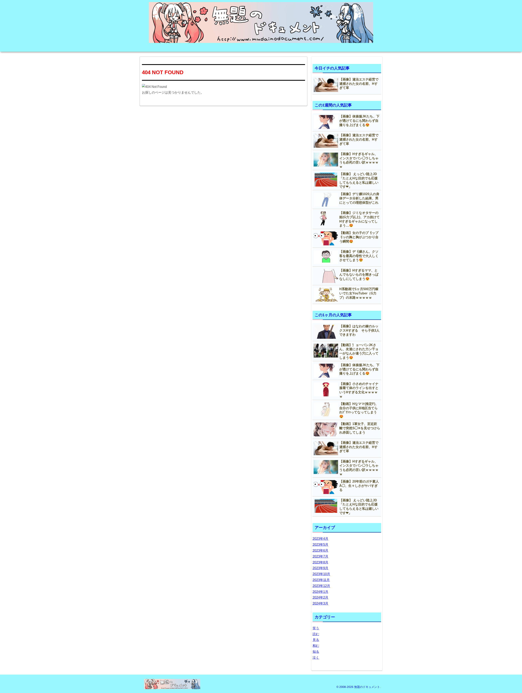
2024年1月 (320, 592)
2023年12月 (321, 586)
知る (316, 651)
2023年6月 (320, 550)
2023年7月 (320, 556)
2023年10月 (321, 574)
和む (316, 645)
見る (316, 640)
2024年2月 (320, 597)
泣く (316, 657)
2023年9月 (320, 568)
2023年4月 (320, 538)
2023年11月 (321, 580)
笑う (316, 628)
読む (316, 634)
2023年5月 (320, 544)
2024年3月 (320, 603)
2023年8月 (320, 562)
